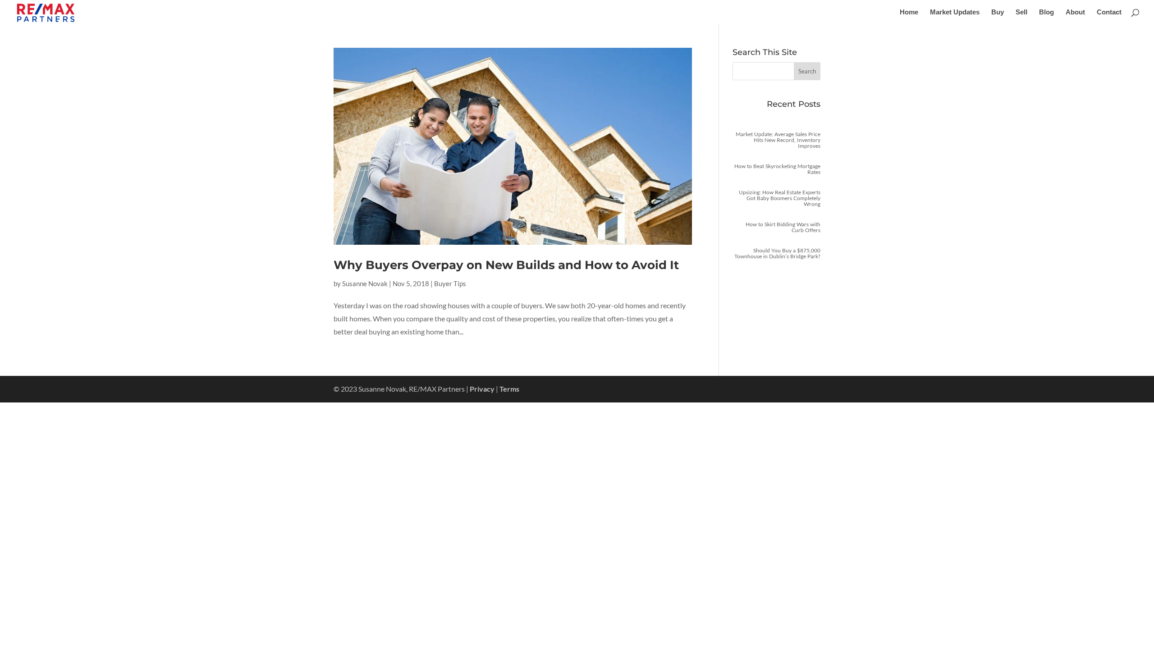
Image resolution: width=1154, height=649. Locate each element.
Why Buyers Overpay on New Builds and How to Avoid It (506, 265)
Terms (509, 388)
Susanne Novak (365, 283)
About (1075, 12)
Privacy (482, 388)
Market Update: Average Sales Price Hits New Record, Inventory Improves (778, 140)
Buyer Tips (450, 283)
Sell (1021, 12)
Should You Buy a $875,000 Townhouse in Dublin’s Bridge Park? (777, 253)
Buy (997, 12)
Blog (1046, 12)
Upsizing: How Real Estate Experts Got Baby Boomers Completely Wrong (779, 198)
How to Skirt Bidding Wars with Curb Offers (783, 227)
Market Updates (955, 12)
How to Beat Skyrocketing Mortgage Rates (777, 169)
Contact (1109, 12)
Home (909, 12)
